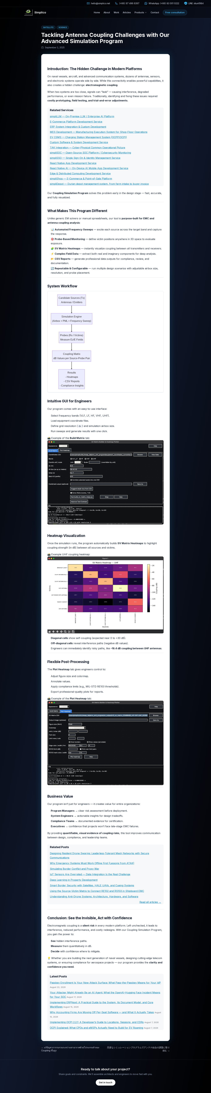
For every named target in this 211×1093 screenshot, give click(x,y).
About (107, 12)
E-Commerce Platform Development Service (76, 121)
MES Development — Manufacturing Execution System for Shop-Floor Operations (98, 131)
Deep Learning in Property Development (73, 879)
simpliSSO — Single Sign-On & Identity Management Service (85, 157)
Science (63, 27)
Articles (127, 12)
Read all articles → (150, 902)
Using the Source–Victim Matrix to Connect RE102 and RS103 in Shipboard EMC (97, 891)
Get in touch (105, 1082)
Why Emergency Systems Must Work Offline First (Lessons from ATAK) (92, 863)
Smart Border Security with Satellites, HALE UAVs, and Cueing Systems (92, 885)
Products (139, 12)
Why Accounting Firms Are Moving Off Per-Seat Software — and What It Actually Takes (102, 1012)
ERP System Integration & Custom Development (78, 126)
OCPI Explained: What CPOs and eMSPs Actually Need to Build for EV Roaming (96, 1027)
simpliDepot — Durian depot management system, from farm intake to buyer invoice (99, 183)
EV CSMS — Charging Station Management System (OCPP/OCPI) (88, 137)
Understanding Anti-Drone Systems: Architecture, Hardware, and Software (94, 896)
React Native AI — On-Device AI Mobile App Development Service (89, 168)
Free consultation (175, 12)
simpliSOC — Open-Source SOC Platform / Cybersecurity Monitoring (90, 152)
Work (116, 12)
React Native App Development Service (73, 163)
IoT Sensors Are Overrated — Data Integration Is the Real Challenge (90, 874)
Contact (155, 12)
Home (97, 12)
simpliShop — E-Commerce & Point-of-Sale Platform (81, 178)
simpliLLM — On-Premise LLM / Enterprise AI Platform (82, 116)
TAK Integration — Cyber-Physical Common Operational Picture (87, 147)
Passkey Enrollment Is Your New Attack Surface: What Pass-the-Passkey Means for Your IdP (105, 982)
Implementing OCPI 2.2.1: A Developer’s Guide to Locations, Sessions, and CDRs (97, 1022)
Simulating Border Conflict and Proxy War (74, 868)
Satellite (48, 27)
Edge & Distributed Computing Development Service (80, 173)
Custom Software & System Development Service (79, 142)
